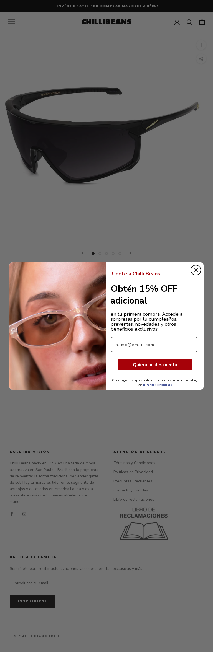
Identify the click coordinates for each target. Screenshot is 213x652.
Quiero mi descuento (155, 365)
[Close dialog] (196, 270)
